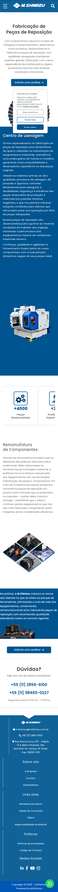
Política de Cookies (31, 106)
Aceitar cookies (30, 127)
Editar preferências (30, 112)
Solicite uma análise (27, 82)
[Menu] (5, 6)
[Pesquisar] (52, 6)
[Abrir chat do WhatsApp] (49, 883)
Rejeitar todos (30, 120)
